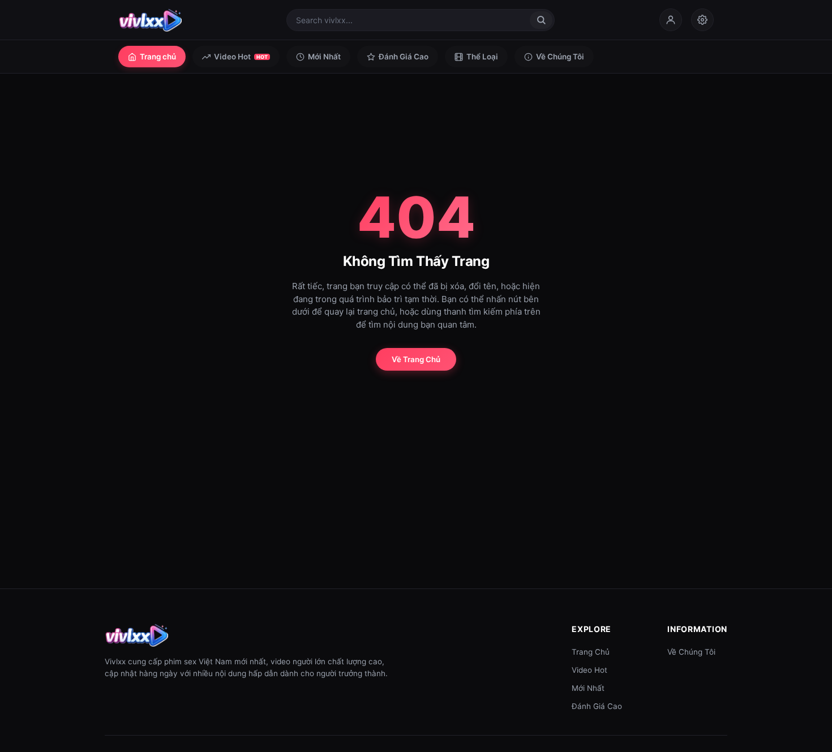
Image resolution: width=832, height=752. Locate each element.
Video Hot (241, 56)
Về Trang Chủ (416, 359)
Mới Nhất (324, 56)
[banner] (150, 20)
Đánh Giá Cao (403, 56)
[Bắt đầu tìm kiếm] (541, 20)
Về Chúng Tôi (560, 56)
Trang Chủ (591, 651)
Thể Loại (482, 56)
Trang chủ (158, 56)
